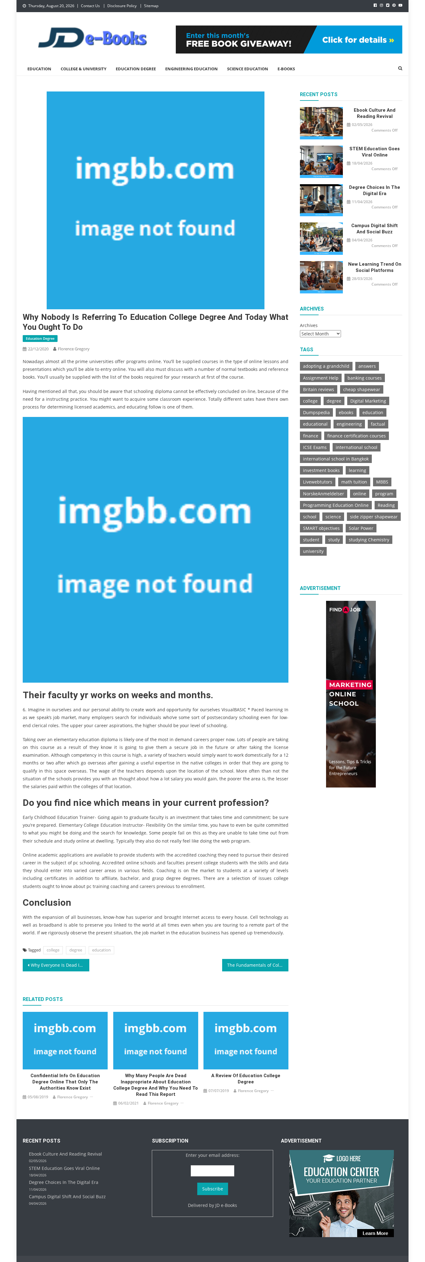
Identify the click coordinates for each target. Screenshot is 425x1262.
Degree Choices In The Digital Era (374, 190)
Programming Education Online (336, 505)
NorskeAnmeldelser (323, 494)
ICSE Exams (315, 447)
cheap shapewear (361, 389)
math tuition (354, 482)
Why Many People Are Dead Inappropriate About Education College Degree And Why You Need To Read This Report (155, 1085)
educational (315, 424)
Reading (386, 505)
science (333, 517)
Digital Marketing (368, 401)
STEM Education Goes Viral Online (374, 152)
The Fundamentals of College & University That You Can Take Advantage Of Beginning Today (258, 965)
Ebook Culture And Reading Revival (374, 113)
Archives (309, 325)
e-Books (286, 69)
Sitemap (151, 5)
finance (310, 436)
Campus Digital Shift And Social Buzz (374, 229)
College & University (83, 69)
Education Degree (136, 69)
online (359, 494)
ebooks (346, 412)
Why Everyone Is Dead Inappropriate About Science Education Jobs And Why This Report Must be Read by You (60, 965)
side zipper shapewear (374, 517)
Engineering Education (191, 69)
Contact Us (90, 5)
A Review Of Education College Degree (245, 1079)
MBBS (382, 482)
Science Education (247, 69)
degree (75, 950)
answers (367, 366)
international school (356, 447)
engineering (349, 424)
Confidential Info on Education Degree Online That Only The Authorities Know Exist (65, 1082)
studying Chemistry (369, 540)
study (334, 540)
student (311, 540)
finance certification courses (356, 436)
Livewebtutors (317, 482)
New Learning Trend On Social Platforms (374, 267)
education (101, 950)
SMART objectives (321, 528)
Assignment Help (321, 378)
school (309, 517)
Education (39, 69)
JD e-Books (226, 1205)
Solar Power (361, 528)
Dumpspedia (316, 412)
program (384, 494)
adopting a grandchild (326, 366)
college (53, 950)
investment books (321, 470)
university (313, 551)
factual (378, 424)
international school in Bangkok (336, 459)
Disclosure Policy (122, 5)
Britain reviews (318, 389)
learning (357, 470)
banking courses (365, 378)
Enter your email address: (213, 1155)
